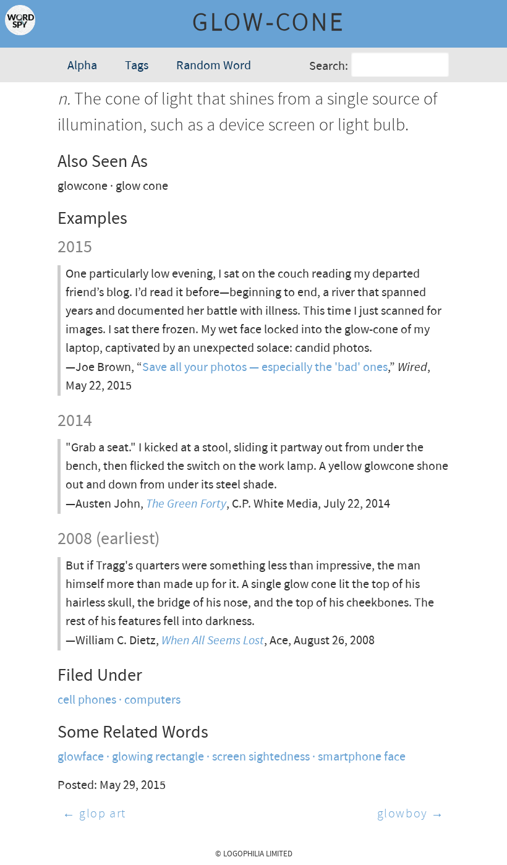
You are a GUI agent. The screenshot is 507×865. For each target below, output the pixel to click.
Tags (136, 66)
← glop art (94, 814)
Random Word (213, 66)
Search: (328, 66)
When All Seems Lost (212, 640)
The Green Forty (186, 503)
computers (152, 700)
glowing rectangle (158, 757)
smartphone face (362, 757)
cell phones (87, 700)
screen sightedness (261, 757)
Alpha (82, 66)
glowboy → (411, 814)
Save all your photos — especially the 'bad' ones (265, 367)
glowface (81, 757)
